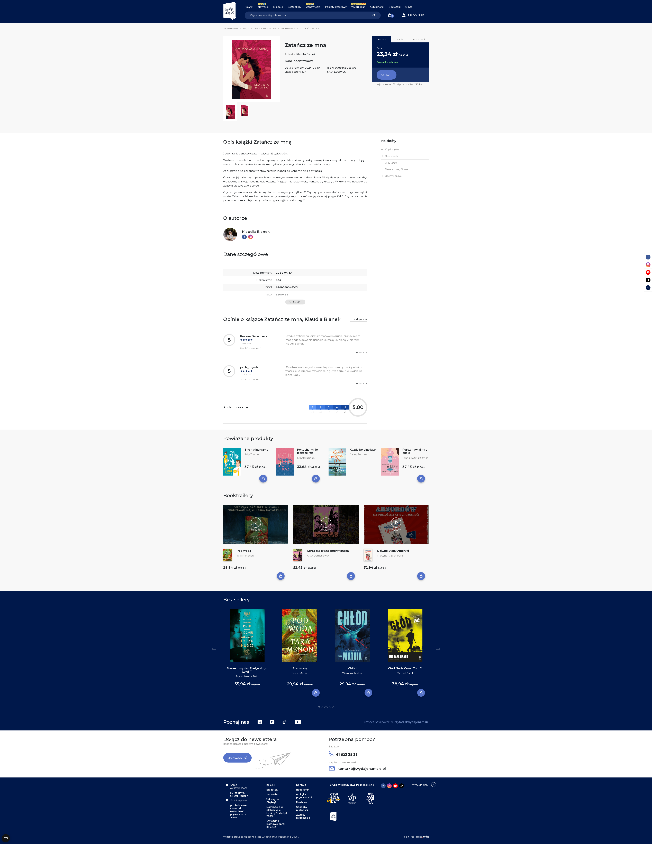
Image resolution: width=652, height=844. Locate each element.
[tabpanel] (247, 651)
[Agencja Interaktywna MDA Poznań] (425, 836)
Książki (249, 6)
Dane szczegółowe (396, 169)
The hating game (256, 449)
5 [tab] (330, 707)
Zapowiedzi (313, 6)
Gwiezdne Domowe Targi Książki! (275, 824)
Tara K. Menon (245, 555)
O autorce (391, 162)
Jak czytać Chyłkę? (272, 801)
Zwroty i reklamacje (303, 816)
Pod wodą (244, 550)
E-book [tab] (382, 39)
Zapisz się (235, 757)
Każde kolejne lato (363, 449)
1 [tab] (319, 707)
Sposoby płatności (302, 808)
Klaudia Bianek (305, 54)
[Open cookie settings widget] (6, 838)
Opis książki (391, 156)
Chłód (352, 668)
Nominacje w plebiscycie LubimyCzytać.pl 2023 (276, 811)
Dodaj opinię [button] (360, 319)
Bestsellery (294, 6)
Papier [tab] (400, 39)
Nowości (263, 6)
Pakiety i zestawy (336, 6)
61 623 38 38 (346, 755)
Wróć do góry (420, 784)
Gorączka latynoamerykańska (328, 550)
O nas (408, 6)
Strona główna (230, 28)
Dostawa (301, 802)
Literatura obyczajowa (265, 28)
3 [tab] (324, 707)
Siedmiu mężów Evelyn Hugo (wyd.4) (247, 670)
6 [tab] (333, 707)
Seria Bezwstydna (289, 28)
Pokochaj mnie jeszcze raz (307, 451)
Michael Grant (405, 673)
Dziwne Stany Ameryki (393, 550)
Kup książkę (392, 149)
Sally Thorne (251, 454)
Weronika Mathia (352, 673)
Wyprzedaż (358, 6)
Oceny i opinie (393, 176)
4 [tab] (327, 707)
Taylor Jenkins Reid (247, 676)
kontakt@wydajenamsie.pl (361, 769)
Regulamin (303, 789)
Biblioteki (395, 6)
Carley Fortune (358, 454)
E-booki (278, 6)
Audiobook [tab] (419, 39)
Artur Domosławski (318, 555)
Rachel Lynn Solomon (415, 457)
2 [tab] (322, 707)
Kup (388, 74)
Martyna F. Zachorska (390, 555)
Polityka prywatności (304, 796)
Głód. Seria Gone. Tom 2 (405, 668)
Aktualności (377, 6)
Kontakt (301, 784)
